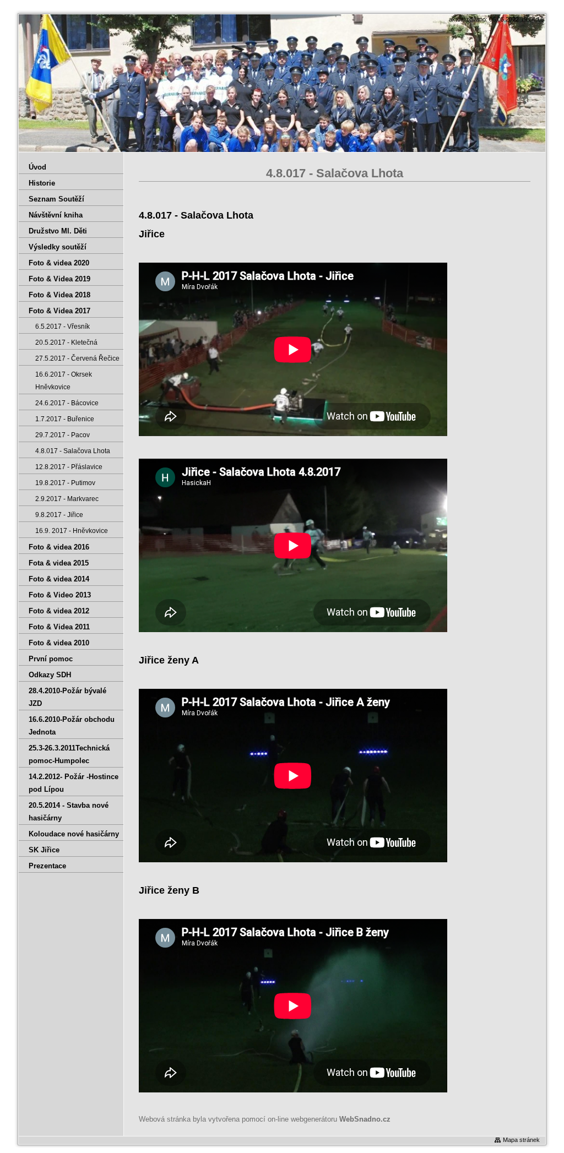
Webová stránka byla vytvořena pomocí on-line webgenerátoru (265, 1119)
